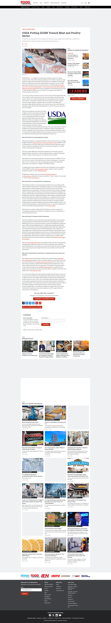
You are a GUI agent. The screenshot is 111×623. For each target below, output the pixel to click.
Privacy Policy (57, 618)
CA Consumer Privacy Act (78, 618)
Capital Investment (28, 29)
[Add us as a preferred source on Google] (40, 303)
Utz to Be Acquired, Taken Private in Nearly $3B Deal (74, 82)
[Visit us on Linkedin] (56, 615)
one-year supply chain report (33, 242)
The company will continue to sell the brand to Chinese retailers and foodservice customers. (78, 504)
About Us (45, 618)
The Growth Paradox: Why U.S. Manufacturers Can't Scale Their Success (76, 555)
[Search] (85, 3)
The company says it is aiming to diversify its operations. (32, 558)
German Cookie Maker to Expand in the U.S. (74, 64)
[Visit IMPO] (55, 576)
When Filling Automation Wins (30, 422)
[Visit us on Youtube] (60, 615)
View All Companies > (78, 98)
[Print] (23, 303)
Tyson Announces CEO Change (53, 528)
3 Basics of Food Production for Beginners (29, 354)
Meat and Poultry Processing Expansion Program (45, 142)
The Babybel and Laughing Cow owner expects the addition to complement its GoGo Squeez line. (55, 559)
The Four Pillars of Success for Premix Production (73, 56)
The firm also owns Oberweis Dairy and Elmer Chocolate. (78, 478)
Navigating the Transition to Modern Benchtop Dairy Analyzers (77, 448)
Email (22, 587)
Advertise (39, 618)
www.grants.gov (27, 176)
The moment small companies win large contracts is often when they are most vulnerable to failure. (77, 561)
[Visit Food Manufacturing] (35, 576)
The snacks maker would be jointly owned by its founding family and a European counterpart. (55, 453)
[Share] (26, 303)
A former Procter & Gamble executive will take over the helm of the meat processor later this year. (55, 532)
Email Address (45, 317)
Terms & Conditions (66, 618)
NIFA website (52, 205)
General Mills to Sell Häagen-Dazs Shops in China (77, 500)
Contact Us (50, 618)
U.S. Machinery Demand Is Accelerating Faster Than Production (32, 475)
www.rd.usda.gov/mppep (41, 169)
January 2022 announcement (44, 262)
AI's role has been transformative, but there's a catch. (55, 506)
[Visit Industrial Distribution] (65, 576)
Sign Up (25, 593)
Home (69, 445)
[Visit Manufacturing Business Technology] (85, 576)
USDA (26, 44)
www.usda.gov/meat (35, 270)
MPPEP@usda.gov (42, 170)
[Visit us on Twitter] (53, 615)
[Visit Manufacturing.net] (75, 576)
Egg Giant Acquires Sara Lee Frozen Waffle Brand (32, 554)
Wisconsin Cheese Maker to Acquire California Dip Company (74, 73)
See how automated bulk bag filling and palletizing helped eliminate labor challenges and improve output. (32, 425)
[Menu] (89, 3)
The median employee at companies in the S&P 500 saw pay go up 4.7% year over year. (78, 533)
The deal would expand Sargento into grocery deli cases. (32, 452)
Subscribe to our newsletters (44, 298)
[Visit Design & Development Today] (25, 576)
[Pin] (36, 303)
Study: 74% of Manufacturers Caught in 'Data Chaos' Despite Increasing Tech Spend (32, 501)
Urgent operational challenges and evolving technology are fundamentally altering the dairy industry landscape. (77, 453)
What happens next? (26, 478)
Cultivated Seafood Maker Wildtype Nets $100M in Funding (62, 355)
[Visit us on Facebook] (50, 615)
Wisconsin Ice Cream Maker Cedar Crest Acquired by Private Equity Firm (78, 475)
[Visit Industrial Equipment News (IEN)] (45, 576)
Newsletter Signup (31, 618)
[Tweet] (33, 303)
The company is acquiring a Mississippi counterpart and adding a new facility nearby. (55, 426)
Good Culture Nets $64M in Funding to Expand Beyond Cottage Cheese (46, 355)
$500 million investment (46, 267)
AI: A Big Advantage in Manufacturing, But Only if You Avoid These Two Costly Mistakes (55, 501)
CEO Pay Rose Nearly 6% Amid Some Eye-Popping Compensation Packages (78, 529)
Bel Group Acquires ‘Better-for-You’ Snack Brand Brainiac (54, 554)
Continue (46, 324)
